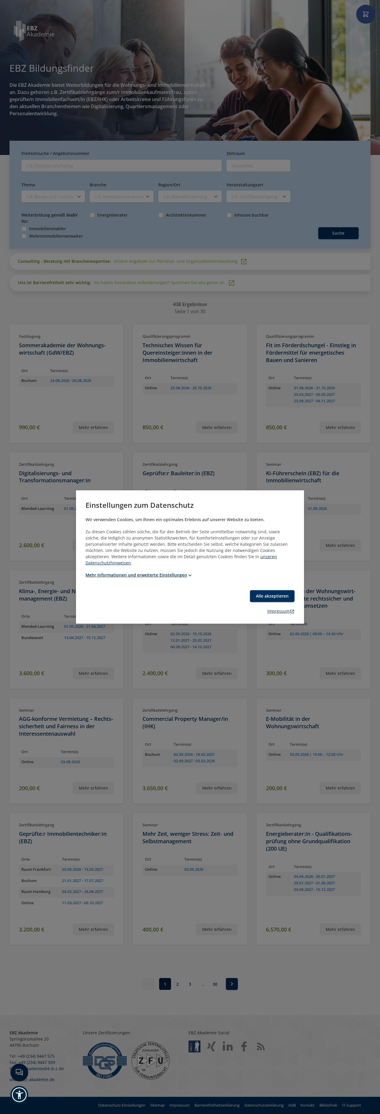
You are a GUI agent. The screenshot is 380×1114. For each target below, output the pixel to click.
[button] (19, 1094)
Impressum (278, 611)
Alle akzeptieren (272, 596)
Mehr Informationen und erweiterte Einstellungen (136, 575)
